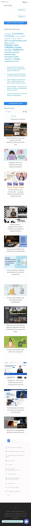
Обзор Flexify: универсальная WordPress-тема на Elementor (15, 431)
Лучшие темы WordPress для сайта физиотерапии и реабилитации (15, 300)
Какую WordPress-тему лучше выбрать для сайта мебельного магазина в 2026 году (16, 68)
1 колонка (7, 34)
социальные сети (11, 61)
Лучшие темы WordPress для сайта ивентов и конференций (17, 94)
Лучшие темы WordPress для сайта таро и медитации (15, 351)
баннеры (8, 50)
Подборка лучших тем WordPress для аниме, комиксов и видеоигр (16, 75)
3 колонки (9, 36)
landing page (13, 38)
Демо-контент (9, 43)
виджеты (18, 50)
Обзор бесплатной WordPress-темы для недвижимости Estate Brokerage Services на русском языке (15, 328)
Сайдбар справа (12, 47)
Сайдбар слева (11, 45)
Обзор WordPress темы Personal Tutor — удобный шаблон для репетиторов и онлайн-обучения (16, 81)
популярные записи (11, 57)
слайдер (16, 59)
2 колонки (17, 34)
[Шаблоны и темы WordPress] (5, 1)
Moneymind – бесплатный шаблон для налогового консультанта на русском (15, 382)
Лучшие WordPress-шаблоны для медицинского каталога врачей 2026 (15, 272)
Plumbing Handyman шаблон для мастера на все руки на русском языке (15, 410)
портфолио (8, 59)
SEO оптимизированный (15, 41)
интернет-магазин (11, 52)
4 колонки (17, 36)
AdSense (23, 36)
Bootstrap (7, 38)
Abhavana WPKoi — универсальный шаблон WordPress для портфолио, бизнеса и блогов (17, 88)
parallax (19, 38)
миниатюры (10, 55)
